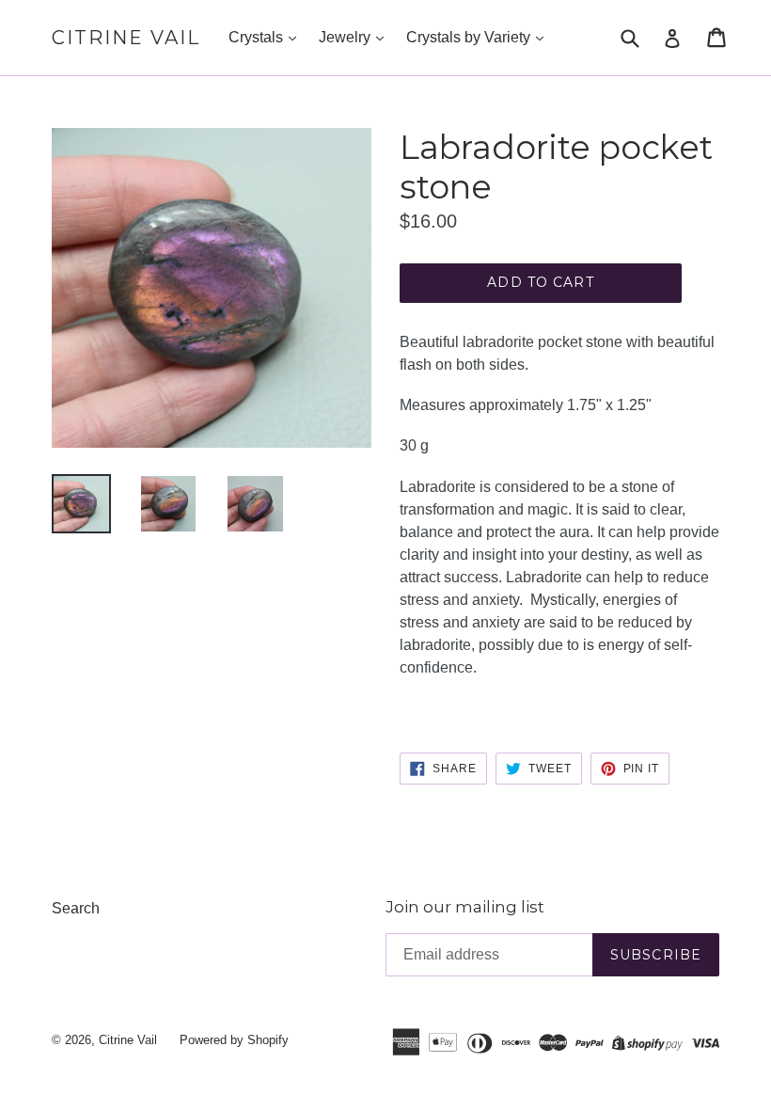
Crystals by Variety (470, 37)
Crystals (257, 37)
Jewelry (346, 37)
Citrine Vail (126, 37)
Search (76, 908)
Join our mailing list (465, 906)
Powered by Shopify (234, 1040)
